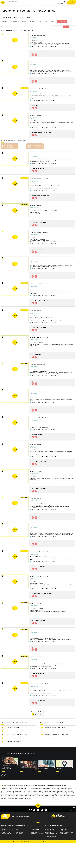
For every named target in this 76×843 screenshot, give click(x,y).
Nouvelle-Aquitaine (35, 829)
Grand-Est (18, 830)
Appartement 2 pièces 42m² (35, 444)
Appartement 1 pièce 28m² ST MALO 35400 (39, 551)
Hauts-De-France (19, 832)
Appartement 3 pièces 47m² (35, 310)
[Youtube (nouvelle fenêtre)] (42, 810)
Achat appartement (49, 829)
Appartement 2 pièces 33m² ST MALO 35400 (39, 178)
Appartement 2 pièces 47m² (35, 205)
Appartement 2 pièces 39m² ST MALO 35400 (39, 88)
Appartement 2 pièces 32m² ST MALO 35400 (39, 390)
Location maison (63, 829)
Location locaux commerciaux (66, 832)
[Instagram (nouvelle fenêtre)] (34, 810)
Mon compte (64, 3)
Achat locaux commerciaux (51, 833)
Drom (17, 829)
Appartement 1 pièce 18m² (35, 115)
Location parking (64, 833)
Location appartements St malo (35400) (54, 727)
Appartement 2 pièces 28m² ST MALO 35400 (39, 417)
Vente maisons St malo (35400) (12, 727)
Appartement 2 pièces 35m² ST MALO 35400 (39, 337)
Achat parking (48, 830)
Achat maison (48, 827)
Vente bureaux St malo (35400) (12, 730)
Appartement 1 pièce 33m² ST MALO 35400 (39, 364)
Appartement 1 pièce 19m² (35, 259)
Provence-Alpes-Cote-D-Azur (37, 833)
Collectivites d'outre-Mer (6, 833)
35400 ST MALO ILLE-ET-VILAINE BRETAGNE (44, 46)
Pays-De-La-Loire (34, 832)
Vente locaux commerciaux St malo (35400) (15, 734)
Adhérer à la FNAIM (71, 2)
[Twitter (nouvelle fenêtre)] (38, 810)
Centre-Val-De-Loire (5, 832)
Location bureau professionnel (66, 830)
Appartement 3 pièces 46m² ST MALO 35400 (39, 656)
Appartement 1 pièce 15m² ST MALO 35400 (39, 153)
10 (40, 714)
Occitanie (33, 830)
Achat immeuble (48, 837)
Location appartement (65, 827)
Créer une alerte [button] (62, 21)
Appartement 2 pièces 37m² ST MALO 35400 (39, 576)
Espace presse (52, 841)
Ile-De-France (19, 833)
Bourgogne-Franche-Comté (7, 829)
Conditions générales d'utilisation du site (34, 841)
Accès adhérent (59, 841)
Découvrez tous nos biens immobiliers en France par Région (16, 825)
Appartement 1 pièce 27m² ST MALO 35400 (39, 35)
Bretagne (3, 830)
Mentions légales (16, 841)
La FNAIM (45, 841)
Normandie (33, 827)
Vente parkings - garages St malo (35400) (15, 738)
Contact (23, 841)
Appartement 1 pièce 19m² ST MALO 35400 (39, 283)
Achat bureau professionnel (51, 835)
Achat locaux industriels (50, 836)
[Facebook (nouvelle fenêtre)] (30, 810)
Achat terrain (48, 832)
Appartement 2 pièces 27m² (35, 471)
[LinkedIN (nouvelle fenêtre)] (45, 810)
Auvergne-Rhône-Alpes (6, 827)
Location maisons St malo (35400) (52, 730)
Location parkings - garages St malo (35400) (55, 738)
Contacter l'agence (33, 54)
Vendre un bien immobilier (27, 770)
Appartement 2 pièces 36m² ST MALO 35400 (39, 630)
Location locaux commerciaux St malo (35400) (55, 734)
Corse (17, 827)
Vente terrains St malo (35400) (12, 741)
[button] (10, 3)
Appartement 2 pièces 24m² (35, 524)
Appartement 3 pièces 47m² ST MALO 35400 (39, 683)
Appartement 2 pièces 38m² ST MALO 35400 (39, 232)
